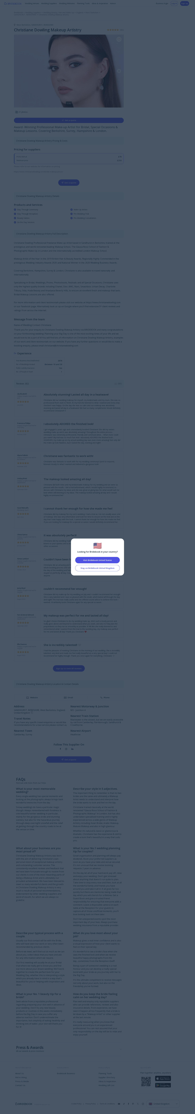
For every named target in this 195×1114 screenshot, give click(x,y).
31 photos (23, 112)
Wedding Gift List (106, 1085)
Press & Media (22, 1081)
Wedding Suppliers (49, 3)
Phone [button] (106, 697)
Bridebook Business (66, 1073)
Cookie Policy (76, 1104)
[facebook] (60, 749)
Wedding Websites (67, 3)
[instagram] (66, 749)
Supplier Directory (107, 1077)
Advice (113, 3)
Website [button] (34, 697)
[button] (119, 71)
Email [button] (70, 697)
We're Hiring (21, 1077)
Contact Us (20, 1085)
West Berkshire (23, 25)
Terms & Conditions (107, 1104)
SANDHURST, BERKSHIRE (42, 25)
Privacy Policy (91, 1104)
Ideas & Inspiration (100, 3)
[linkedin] (72, 749)
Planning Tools (83, 3)
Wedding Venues (32, 3)
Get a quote (70, 120)
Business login (162, 3)
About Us (19, 1073)
